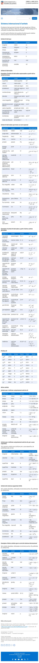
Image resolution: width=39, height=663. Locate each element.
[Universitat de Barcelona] (8, 4)
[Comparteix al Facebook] (1, 645)
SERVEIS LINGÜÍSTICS (32, 3)
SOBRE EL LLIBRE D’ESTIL (32, 1)
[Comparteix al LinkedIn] (6, 645)
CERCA (35, 18)
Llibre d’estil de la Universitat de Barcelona (12, 12)
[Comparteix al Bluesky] (4, 645)
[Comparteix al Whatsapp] (11, 645)
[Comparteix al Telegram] (14, 645)
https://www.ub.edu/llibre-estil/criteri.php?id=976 (13, 640)
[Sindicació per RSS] (24, 659)
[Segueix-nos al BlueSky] (15, 659)
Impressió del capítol (6, 633)
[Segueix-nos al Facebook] (12, 659)
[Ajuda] (27, 659)
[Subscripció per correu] (22, 659)
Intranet (19, 657)
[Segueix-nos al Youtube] (19, 659)
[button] (2, 18)
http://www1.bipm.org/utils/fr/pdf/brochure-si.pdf (14, 626)
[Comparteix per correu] (9, 645)
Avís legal (19, 656)
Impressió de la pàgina (17, 633)
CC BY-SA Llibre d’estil (19, 653)
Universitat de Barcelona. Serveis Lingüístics (19, 654)
